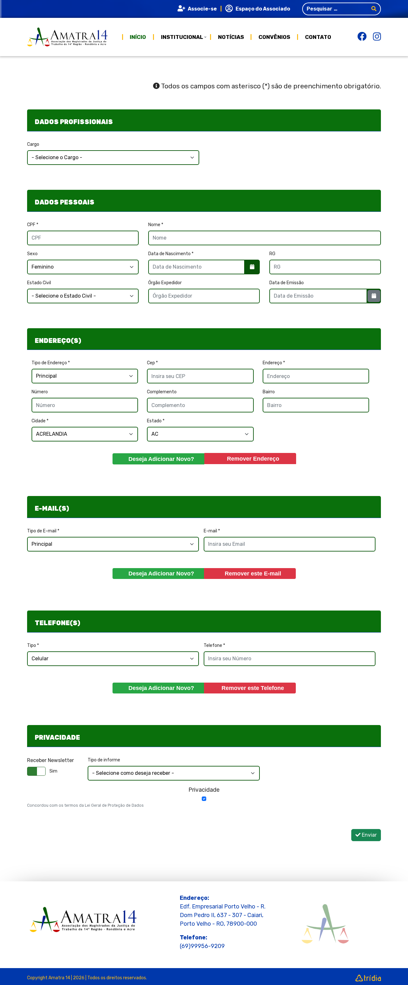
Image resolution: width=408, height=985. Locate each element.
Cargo (33, 144)
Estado (155, 421)
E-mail (212, 531)
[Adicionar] (158, 458)
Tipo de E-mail (43, 531)
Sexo (32, 253)
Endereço (274, 363)
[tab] (204, 120)
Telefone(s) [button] (57, 623)
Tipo (33, 645)
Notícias (231, 37)
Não (53, 771)
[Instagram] (377, 38)
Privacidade (204, 789)
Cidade (40, 421)
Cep (152, 363)
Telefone (214, 645)
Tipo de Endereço (51, 363)
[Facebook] (362, 38)
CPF (32, 224)
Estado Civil (39, 282)
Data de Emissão (286, 282)
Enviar (369, 835)
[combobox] (335, 9)
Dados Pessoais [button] (64, 202)
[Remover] (250, 458)
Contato (318, 36)
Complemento (162, 392)
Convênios (274, 37)
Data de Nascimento (170, 253)
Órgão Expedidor (165, 282)
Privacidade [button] (57, 737)
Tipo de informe (104, 760)
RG (272, 253)
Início (138, 37)
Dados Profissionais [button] (74, 122)
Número (40, 392)
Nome (155, 224)
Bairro (269, 392)
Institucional (182, 37)
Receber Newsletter (50, 760)
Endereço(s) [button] (58, 340)
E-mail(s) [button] (52, 508)
